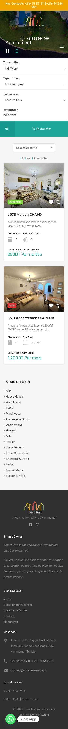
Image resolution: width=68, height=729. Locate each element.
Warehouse (13, 413)
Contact (9, 616)
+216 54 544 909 (37, 38)
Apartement (14, 425)
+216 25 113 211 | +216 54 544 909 (32, 661)
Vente (8, 599)
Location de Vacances (18, 605)
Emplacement (12, 94)
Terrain (10, 442)
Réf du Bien (10, 110)
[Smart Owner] (34, 30)
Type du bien (11, 78)
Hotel (9, 408)
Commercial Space (18, 419)
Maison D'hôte (15, 475)
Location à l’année (15, 610)
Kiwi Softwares (40, 715)
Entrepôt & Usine (17, 459)
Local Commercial (17, 453)
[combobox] (34, 69)
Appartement (15, 447)
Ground (11, 430)
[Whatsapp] (10, 719)
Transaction (11, 62)
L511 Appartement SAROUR (31, 318)
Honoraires (11, 621)
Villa (8, 391)
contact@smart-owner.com (28, 670)
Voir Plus (34, 199)
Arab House (13, 402)
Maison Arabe (15, 470)
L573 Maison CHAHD (25, 214)
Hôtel (9, 464)
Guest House (14, 396)
